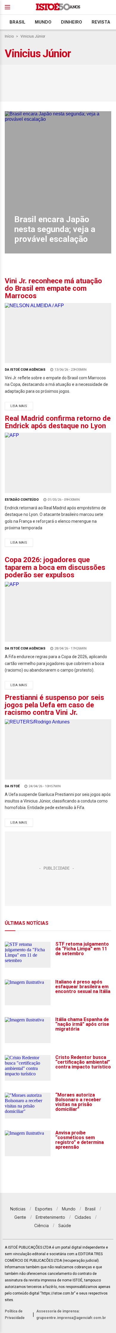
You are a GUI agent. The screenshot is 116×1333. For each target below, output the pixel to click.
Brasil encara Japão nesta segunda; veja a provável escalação (54, 229)
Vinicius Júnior (33, 36)
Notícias (18, 1208)
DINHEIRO (71, 21)
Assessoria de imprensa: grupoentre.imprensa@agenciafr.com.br (71, 1314)
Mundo (43, 21)
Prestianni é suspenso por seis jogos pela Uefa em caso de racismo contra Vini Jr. (54, 705)
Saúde (64, 1225)
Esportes (43, 1208)
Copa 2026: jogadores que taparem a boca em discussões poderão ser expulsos (55, 567)
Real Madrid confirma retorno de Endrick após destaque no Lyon (58, 422)
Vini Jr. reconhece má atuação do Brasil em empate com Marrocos (53, 288)
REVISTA (101, 21)
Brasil (17, 21)
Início (9, 36)
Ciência (41, 1225)
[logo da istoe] (58, 7)
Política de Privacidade (15, 1314)
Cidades (83, 1217)
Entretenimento (50, 1217)
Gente (20, 1217)
